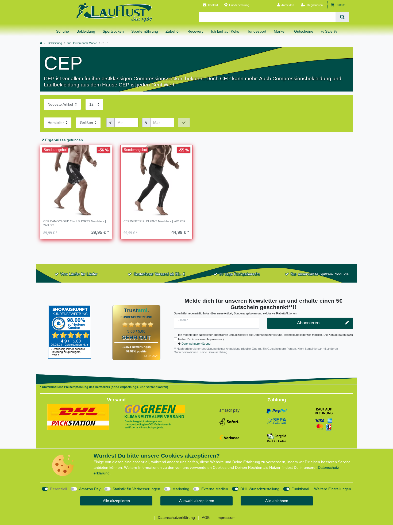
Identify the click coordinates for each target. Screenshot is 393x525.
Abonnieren (308, 322)
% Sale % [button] (329, 31)
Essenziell (58, 489)
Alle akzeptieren (116, 501)
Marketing (180, 489)
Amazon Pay (90, 489)
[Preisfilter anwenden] (184, 122)
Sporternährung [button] (144, 31)
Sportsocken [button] (113, 31)
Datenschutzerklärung (196, 343)
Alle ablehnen (276, 501)
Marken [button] (280, 31)
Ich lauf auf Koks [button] (225, 31)
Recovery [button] (195, 31)
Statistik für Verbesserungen (136, 489)
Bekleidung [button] (85, 31)
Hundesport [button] (256, 31)
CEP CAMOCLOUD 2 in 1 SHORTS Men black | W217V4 (74, 223)
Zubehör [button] (172, 31)
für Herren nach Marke (82, 43)
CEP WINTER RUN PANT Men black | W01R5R (155, 221)
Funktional (300, 489)
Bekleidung (54, 43)
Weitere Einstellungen (332, 489)
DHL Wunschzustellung (259, 489)
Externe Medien (214, 489)
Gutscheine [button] (303, 31)
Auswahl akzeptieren (196, 501)
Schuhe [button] (62, 31)
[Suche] (342, 17)
